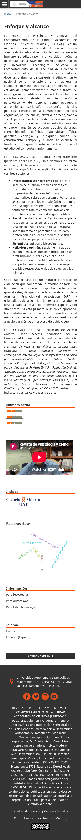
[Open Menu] (4, 4)
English (11, 631)
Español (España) (18, 637)
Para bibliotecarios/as (21, 607)
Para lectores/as (17, 595)
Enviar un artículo (40, 656)
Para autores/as (17, 601)
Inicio (7, 14)
